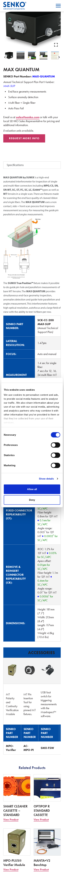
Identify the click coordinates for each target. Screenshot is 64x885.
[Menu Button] (58, 5)
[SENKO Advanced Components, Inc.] (14, 4)
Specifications (15, 165)
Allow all (32, 489)
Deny (32, 499)
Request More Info (24, 138)
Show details (46, 478)
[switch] (55, 445)
